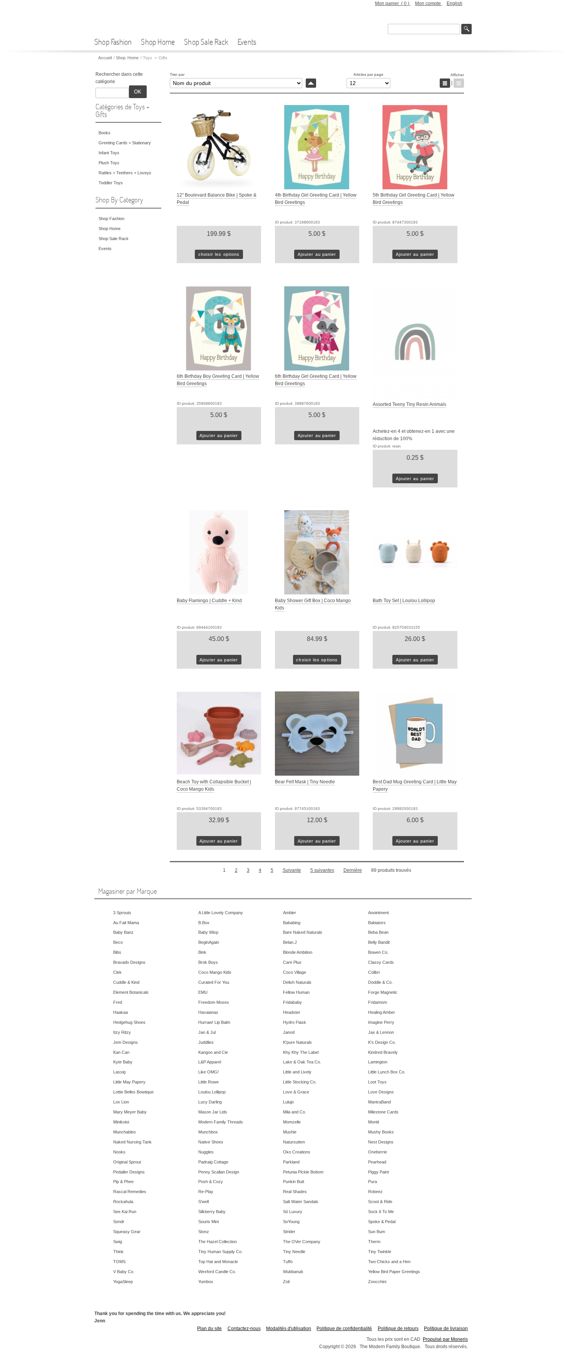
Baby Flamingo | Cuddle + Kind (209, 600)
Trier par (177, 74)
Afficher (457, 75)
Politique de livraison (446, 1328)
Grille (459, 83)
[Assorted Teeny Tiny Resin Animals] (415, 397)
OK (137, 92)
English (454, 3)
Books (105, 132)
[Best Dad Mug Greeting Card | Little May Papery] (415, 774)
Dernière (352, 870)
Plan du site (209, 1328)
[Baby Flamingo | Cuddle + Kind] (219, 593)
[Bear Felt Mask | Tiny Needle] (317, 774)
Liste (445, 83)
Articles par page (368, 74)
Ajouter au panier (317, 254)
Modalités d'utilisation (288, 1328)
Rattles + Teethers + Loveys (125, 172)
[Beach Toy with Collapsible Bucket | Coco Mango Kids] (219, 774)
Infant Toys (109, 152)
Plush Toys (109, 162)
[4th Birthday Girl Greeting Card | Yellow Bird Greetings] (317, 187)
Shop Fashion (113, 42)
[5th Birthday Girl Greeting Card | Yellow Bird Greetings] (415, 187)
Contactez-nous (244, 1328)
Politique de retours (398, 1328)
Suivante (292, 870)
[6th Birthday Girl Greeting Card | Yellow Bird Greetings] (317, 369)
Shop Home (158, 42)
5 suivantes (322, 870)
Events (247, 42)
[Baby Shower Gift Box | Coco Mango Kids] (317, 593)
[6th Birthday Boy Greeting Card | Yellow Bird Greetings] (219, 369)
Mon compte (428, 3)
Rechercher (466, 29)
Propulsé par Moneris (445, 1339)
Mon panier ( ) (392, 3)
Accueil (105, 57)
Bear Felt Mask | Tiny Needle (305, 781)
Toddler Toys (111, 182)
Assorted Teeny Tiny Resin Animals (409, 404)
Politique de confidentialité (344, 1328)
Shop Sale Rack (206, 42)
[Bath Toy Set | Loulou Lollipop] (415, 593)
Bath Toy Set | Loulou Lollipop (404, 600)
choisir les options (219, 254)
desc (311, 83)
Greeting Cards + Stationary (125, 142)
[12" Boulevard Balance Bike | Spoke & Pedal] (219, 187)
